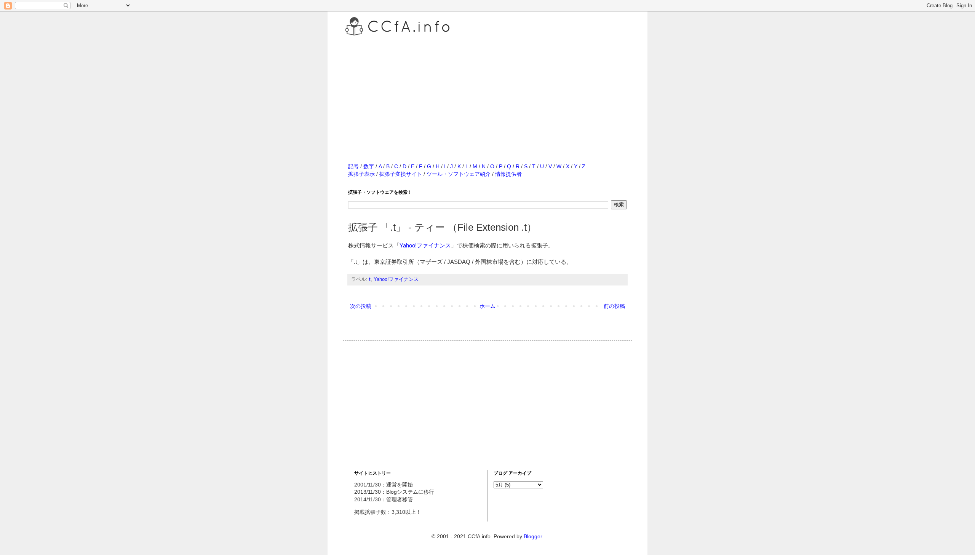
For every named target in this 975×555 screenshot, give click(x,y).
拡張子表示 (361, 174)
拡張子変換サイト (400, 174)
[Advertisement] (487, 91)
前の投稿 (614, 306)
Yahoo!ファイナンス (425, 245)
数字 (368, 166)
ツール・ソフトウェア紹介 (459, 174)
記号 (353, 166)
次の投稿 (360, 306)
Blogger (533, 536)
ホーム (487, 306)
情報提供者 (508, 174)
